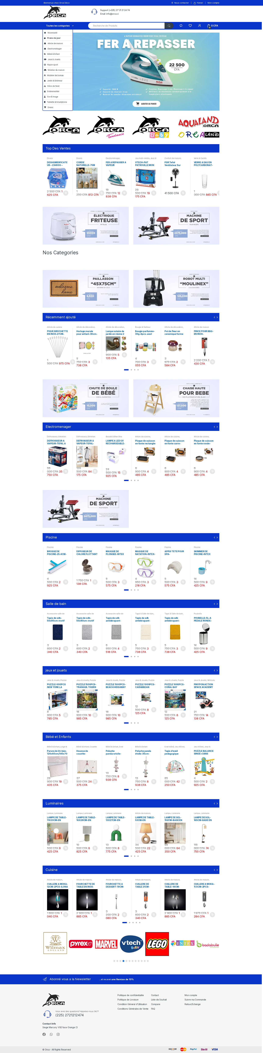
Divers (50, 107)
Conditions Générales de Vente (132, 1008)
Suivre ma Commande (195, 999)
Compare (155, 1004)
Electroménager (55, 49)
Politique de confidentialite (130, 995)
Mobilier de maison (56, 70)
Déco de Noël (53, 86)
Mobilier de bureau (55, 75)
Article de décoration (85, 327)
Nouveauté (52, 33)
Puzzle (63, 680)
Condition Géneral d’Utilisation (132, 1004)
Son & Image (52, 97)
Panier (200, 3)
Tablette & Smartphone (57, 102)
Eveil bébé (140, 747)
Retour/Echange (193, 1004)
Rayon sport (52, 65)
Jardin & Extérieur (54, 81)
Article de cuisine (54, 327)
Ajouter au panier (65, 193)
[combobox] (126, 26)
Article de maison (55, 43)
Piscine (50, 547)
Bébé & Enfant (53, 54)
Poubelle (168, 614)
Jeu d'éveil (150, 747)
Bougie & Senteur (142, 327)
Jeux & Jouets (54, 59)
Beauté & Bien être (84, 436)
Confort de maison (173, 158)
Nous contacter (181, 3)
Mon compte (213, 3)
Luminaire (58, 813)
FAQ (153, 1008)
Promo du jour (54, 38)
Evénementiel (53, 91)
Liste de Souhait (159, 999)
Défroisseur (52, 436)
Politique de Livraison (128, 999)
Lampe (50, 813)
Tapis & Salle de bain (115, 614)
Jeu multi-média (142, 158)
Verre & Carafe (200, 158)
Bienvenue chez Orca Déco (57, 3)
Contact (155, 995)
